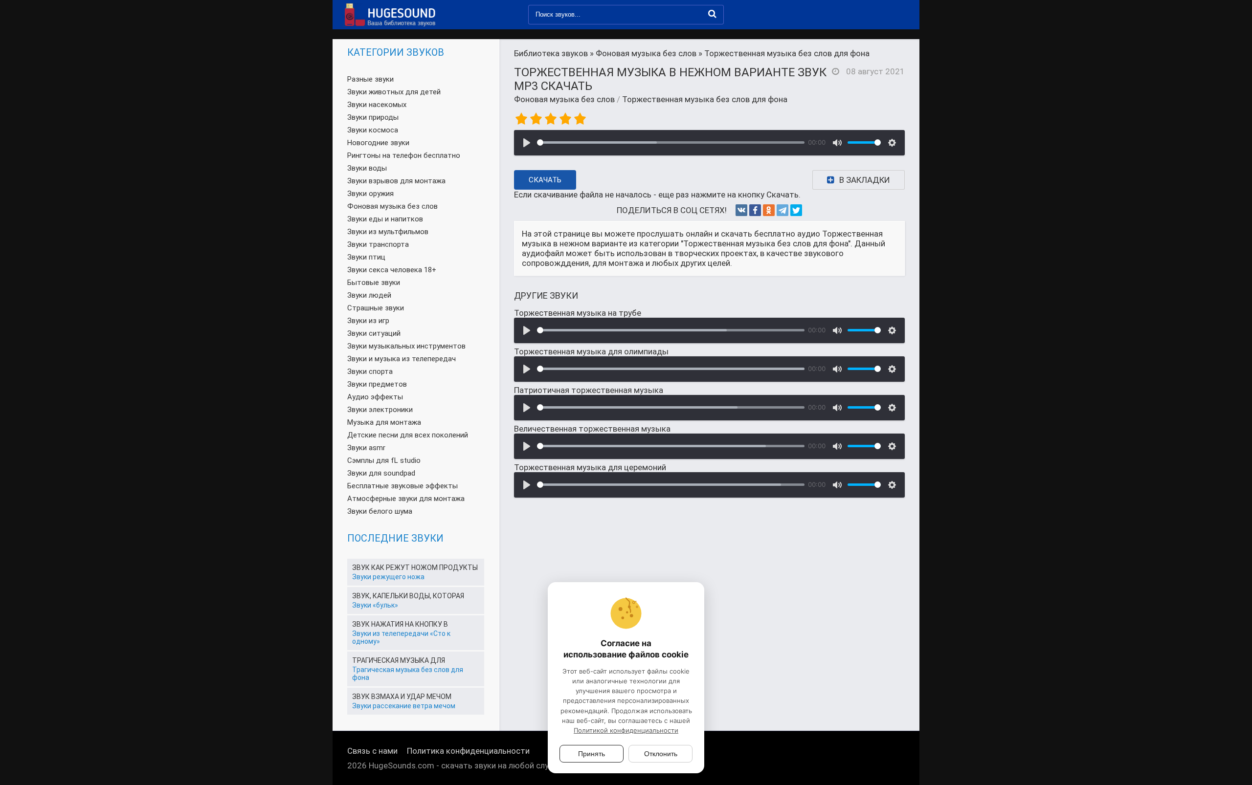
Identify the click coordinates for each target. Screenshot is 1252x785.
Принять (591, 754)
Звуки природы (373, 117)
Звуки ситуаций (374, 333)
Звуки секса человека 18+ (391, 269)
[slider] (671, 142)
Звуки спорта (370, 371)
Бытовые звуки (373, 282)
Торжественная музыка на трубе (577, 313)
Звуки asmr (366, 447)
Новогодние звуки (378, 142)
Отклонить (660, 754)
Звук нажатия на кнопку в (400, 624)
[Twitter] (796, 210)
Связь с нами (372, 751)
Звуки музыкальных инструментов (406, 346)
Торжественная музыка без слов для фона (704, 99)
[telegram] (782, 210)
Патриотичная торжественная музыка (588, 390)
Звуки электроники (380, 409)
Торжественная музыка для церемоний (590, 467)
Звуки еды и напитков (385, 219)
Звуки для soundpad (381, 473)
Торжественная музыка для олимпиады (591, 351)
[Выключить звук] (837, 143)
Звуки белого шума (379, 511)
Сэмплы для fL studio (384, 460)
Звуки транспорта (378, 244)
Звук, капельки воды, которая (408, 596)
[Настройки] (892, 143)
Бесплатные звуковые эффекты (402, 485)
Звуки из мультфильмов (387, 231)
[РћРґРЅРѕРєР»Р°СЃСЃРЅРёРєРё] (769, 210)
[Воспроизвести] (527, 143)
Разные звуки (370, 79)
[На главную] (389, 14)
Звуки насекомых (376, 104)
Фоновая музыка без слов (564, 99)
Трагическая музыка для (398, 660)
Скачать (545, 179)
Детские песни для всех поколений (407, 435)
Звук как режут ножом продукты (415, 567)
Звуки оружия (370, 193)
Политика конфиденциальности (468, 751)
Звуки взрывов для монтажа (396, 180)
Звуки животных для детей (394, 91)
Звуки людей (369, 295)
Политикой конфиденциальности (626, 730)
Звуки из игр (368, 320)
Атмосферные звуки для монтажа (406, 498)
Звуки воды (367, 168)
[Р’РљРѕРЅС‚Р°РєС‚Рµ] (741, 210)
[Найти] (712, 13)
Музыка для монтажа (384, 422)
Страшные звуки (375, 308)
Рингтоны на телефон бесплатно (403, 155)
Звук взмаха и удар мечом (401, 696)
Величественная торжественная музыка (592, 429)
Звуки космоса (372, 130)
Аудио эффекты (375, 396)
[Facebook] (755, 210)
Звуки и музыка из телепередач (401, 358)
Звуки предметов (377, 384)
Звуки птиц (366, 257)
